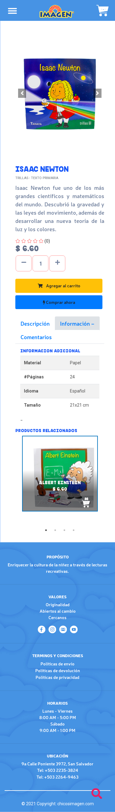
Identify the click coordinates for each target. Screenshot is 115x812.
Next (109, 480)
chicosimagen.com (75, 803)
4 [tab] (74, 530)
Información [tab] (75, 323)
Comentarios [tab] (36, 336)
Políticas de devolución (57, 670)
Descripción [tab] (35, 323)
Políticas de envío (57, 663)
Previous (11, 480)
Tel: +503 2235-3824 (57, 770)
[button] (22, 93)
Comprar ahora (60, 302)
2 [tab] (55, 530)
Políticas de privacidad (57, 677)
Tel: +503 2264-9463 (57, 776)
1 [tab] (46, 530)
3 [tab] (64, 530)
